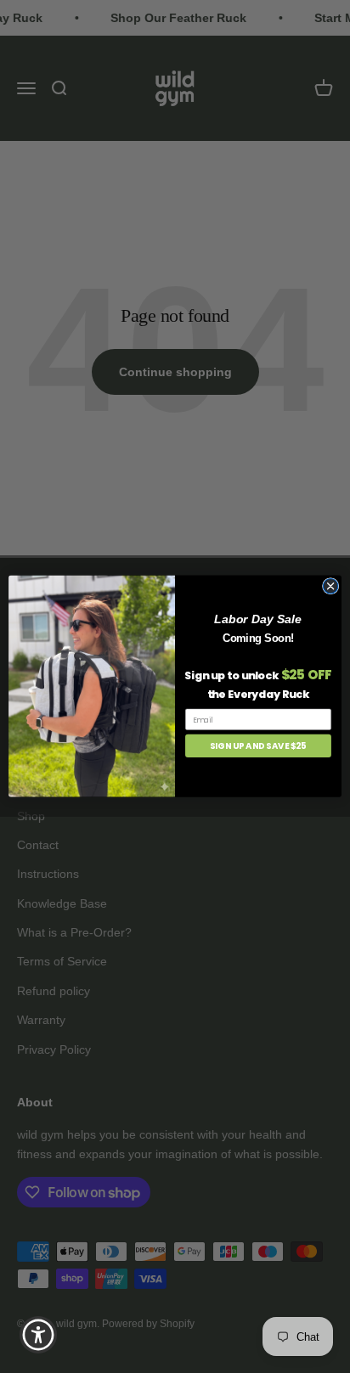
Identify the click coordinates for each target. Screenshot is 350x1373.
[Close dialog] (330, 586)
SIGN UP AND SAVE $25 (258, 746)
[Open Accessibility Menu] (39, 1335)
